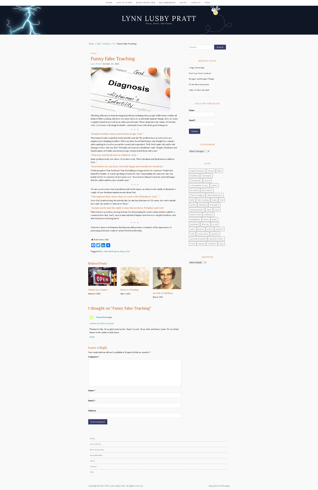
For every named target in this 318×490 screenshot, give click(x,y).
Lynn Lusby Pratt (159, 18)
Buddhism (194, 176)
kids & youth (195, 214)
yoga (221, 244)
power (201, 229)
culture (214, 185)
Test (207, 2)
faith (192, 200)
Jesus (217, 210)
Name (91, 390)
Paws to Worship (129, 289)
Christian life (195, 180)
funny (94, 53)
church (207, 180)
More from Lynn (145, 2)
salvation (215, 234)
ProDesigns (224, 486)
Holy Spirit (214, 205)
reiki (192, 234)
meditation (208, 214)
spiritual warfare (216, 239)
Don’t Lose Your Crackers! (200, 73)
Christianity (206, 176)
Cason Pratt (101, 317)
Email (91, 400)
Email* (192, 120)
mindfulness (195, 219)
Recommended (167, 2)
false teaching (203, 200)
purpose (219, 229)
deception (194, 190)
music (214, 219)
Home (109, 2)
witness (201, 244)
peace (192, 229)
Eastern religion (197, 195)
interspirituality (196, 210)
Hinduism (203, 205)
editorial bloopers (111, 251)
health (193, 205)
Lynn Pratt (96, 64)
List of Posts (124, 2)
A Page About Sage (197, 68)
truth (192, 244)
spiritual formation (198, 239)
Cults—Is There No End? (199, 90)
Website (92, 410)
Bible (100, 251)
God (128, 251)
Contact (196, 2)
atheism (211, 171)
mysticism (194, 224)
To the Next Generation (199, 84)
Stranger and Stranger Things (201, 79)
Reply (92, 337)
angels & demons (197, 171)
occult (215, 224)
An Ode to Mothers (163, 293)
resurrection (202, 234)
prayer (210, 229)
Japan (209, 210)
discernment (207, 190)
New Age (205, 224)
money (206, 219)
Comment (93, 357)
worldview (212, 244)
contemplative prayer (199, 185)
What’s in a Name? (98, 289)
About (183, 2)
